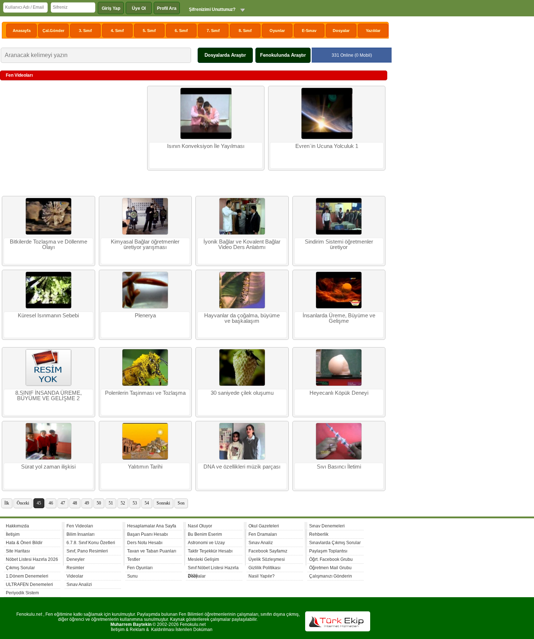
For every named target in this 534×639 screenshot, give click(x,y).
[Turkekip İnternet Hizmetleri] (337, 629)
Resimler (75, 567)
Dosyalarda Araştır (225, 55)
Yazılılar (373, 30)
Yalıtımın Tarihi (145, 467)
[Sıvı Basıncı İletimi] (339, 458)
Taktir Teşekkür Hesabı (210, 551)
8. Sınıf (245, 30)
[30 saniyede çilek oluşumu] (242, 384)
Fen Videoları (79, 526)
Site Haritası (18, 551)
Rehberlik (318, 534)
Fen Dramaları (262, 534)
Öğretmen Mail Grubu (330, 567)
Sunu (132, 576)
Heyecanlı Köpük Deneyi (339, 393)
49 (87, 503)
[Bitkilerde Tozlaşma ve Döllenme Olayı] (48, 233)
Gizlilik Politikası (264, 567)
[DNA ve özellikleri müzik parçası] (242, 458)
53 (135, 503)
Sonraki (163, 503)
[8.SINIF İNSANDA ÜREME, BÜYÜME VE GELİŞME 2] (48, 384)
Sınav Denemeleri (327, 526)
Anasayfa (22, 30)
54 (147, 503)
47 (63, 503)
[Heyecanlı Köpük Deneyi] (339, 384)
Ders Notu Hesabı (144, 542)
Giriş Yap (111, 8)
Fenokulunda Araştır (283, 55)
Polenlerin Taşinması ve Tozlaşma (145, 393)
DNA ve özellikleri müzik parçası (241, 467)
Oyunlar (277, 30)
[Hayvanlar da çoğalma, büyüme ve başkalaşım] (242, 307)
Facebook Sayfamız (267, 551)
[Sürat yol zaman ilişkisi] (48, 458)
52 (123, 503)
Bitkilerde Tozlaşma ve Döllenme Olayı (48, 244)
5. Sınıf (149, 30)
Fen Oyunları (140, 567)
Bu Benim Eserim (205, 534)
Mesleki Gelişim (203, 559)
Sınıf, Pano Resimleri (87, 551)
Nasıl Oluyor (200, 526)
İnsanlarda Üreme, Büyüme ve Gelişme (339, 318)
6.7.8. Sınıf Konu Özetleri (90, 542)
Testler (133, 559)
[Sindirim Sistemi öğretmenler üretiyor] (339, 233)
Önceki (23, 503)
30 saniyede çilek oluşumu (242, 393)
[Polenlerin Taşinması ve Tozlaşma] (145, 384)
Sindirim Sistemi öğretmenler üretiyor (339, 244)
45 (39, 503)
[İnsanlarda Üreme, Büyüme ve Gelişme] (339, 307)
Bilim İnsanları (80, 534)
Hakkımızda (17, 526)
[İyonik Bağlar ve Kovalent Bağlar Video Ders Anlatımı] (242, 233)
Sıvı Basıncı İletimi (339, 467)
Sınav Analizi (79, 584)
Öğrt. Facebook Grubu (331, 559)
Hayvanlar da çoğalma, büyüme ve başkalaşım (242, 318)
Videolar (74, 576)
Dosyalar (341, 30)
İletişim (13, 534)
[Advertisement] (72, 138)
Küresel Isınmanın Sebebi (48, 315)
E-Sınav (309, 30)
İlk (6, 503)
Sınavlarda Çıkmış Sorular (335, 542)
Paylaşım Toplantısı (328, 551)
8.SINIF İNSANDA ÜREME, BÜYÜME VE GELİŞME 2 (48, 395)
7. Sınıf (213, 30)
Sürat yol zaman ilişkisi (48, 467)
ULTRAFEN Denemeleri (29, 584)
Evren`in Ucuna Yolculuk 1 (326, 146)
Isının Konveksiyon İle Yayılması (205, 146)
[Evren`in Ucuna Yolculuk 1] (327, 137)
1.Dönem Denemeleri (27, 576)
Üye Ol (139, 8)
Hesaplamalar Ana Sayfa (151, 526)
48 (75, 503)
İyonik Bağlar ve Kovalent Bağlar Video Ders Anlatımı (241, 244)
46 (51, 503)
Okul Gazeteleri (263, 526)
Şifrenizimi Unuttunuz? (212, 9)
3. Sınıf (85, 30)
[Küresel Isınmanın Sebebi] (48, 307)
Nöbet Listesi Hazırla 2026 (32, 559)
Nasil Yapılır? (261, 576)
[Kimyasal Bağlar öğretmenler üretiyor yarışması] (145, 233)
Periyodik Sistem (22, 592)
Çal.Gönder (53, 30)
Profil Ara (167, 8)
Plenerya (145, 315)
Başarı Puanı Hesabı (147, 534)
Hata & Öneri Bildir (24, 542)
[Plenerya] (145, 307)
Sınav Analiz (260, 542)
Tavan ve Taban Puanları (151, 551)
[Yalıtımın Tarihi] (145, 458)
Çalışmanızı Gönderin (330, 576)
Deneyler (75, 559)
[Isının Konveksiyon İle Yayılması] (206, 137)
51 (111, 503)
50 (99, 503)
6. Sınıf (181, 30)
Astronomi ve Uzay (206, 542)
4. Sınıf (117, 30)
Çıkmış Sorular (20, 567)
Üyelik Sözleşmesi (266, 559)
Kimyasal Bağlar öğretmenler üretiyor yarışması (145, 244)
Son (181, 503)
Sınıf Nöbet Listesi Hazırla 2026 (213, 568)
